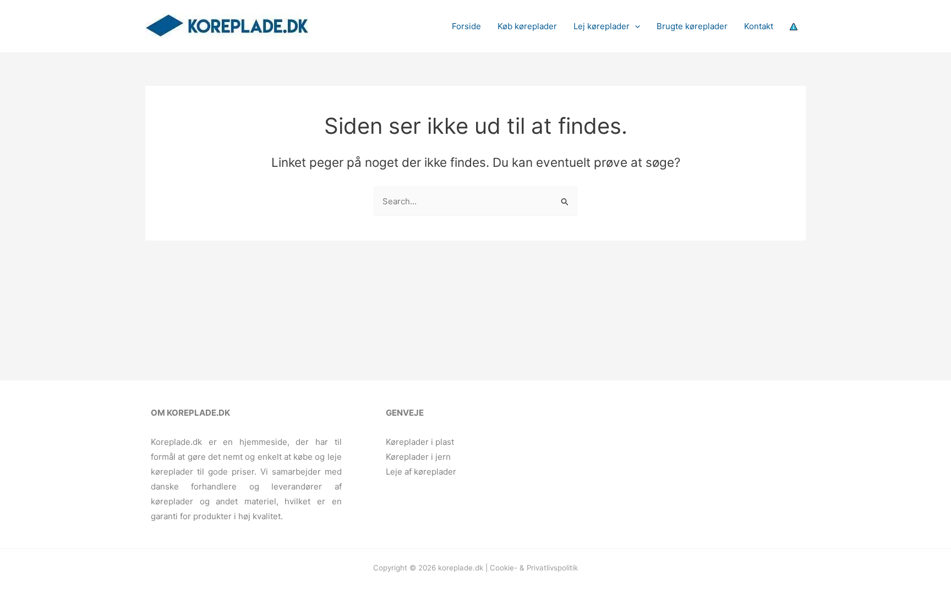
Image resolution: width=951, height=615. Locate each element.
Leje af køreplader (421, 471)
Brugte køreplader (692, 26)
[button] (635, 26)
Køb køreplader (527, 26)
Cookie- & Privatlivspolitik (534, 567)
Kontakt (758, 26)
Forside (466, 26)
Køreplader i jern (418, 456)
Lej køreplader (601, 26)
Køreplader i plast (420, 442)
